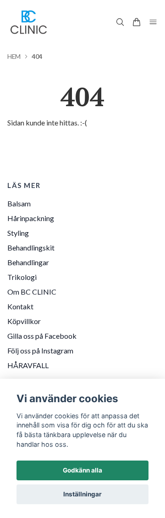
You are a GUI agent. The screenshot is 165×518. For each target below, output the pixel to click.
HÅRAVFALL (28, 365)
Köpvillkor (24, 321)
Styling (18, 232)
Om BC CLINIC (31, 291)
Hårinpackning (30, 218)
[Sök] (120, 22)
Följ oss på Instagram (40, 350)
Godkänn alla (82, 470)
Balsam (19, 203)
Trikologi (22, 277)
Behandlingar (28, 262)
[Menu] (153, 22)
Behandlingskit (31, 247)
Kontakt (20, 306)
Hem (14, 56)
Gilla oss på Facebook (42, 335)
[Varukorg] (136, 22)
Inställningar (82, 494)
